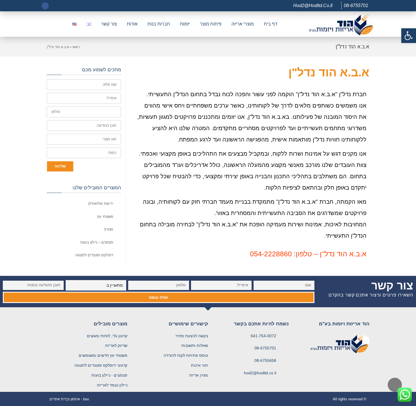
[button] (408, 35)
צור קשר (109, 24)
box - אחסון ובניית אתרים (69, 399)
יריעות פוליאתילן (100, 203)
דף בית (270, 24)
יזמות (185, 24)
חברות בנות (158, 24)
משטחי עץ (105, 216)
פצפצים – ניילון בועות (96, 242)
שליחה (60, 166)
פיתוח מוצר (211, 24)
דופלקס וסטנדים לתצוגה (94, 255)
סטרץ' (108, 229)
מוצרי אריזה (242, 24)
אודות (132, 24)
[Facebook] (45, 5)
